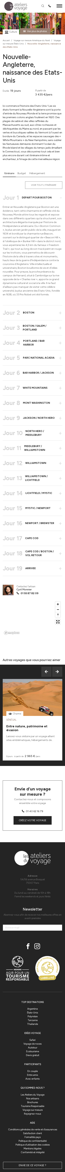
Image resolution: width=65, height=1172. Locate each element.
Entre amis (32, 1075)
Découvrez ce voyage (32, 706)
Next (57, 672)
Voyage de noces (32, 1043)
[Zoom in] (57, 604)
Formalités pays (33, 1137)
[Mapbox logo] (12, 633)
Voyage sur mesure (33, 1110)
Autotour (32, 1047)
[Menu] (59, 6)
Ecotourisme (32, 1051)
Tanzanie (33, 1020)
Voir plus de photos (37, 31)
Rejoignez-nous (32, 1113)
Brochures (32, 1102)
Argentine (32, 1008)
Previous (46, 672)
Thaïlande (32, 1024)
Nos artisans (32, 1098)
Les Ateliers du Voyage (32, 1094)
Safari (32, 1040)
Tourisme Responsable (32, 1106)
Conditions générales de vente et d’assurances (32, 1129)
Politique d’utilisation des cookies (33, 1144)
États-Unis (32, 1012)
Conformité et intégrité (32, 1152)
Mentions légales (32, 1148)
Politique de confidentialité (33, 1141)
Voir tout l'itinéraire (43, 185)
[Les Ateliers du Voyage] (13, 6)
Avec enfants (32, 1078)
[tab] (9, 173)
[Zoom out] (57, 609)
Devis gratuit (32, 1055)
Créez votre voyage (32, 820)
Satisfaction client (32, 1133)
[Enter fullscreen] (57, 621)
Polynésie (33, 1016)
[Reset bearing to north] (57, 614)
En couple (32, 1071)
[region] (32, 618)
